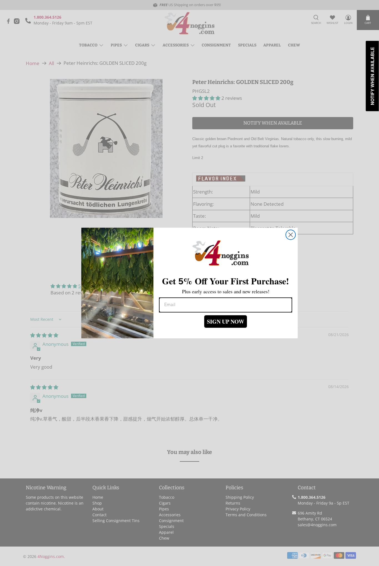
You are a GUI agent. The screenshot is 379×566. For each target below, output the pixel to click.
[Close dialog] (290, 235)
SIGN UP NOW (225, 321)
